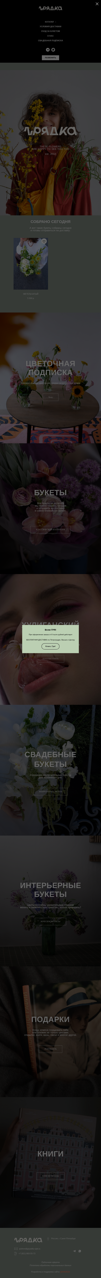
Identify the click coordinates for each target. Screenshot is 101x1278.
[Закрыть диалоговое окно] (97, 4)
